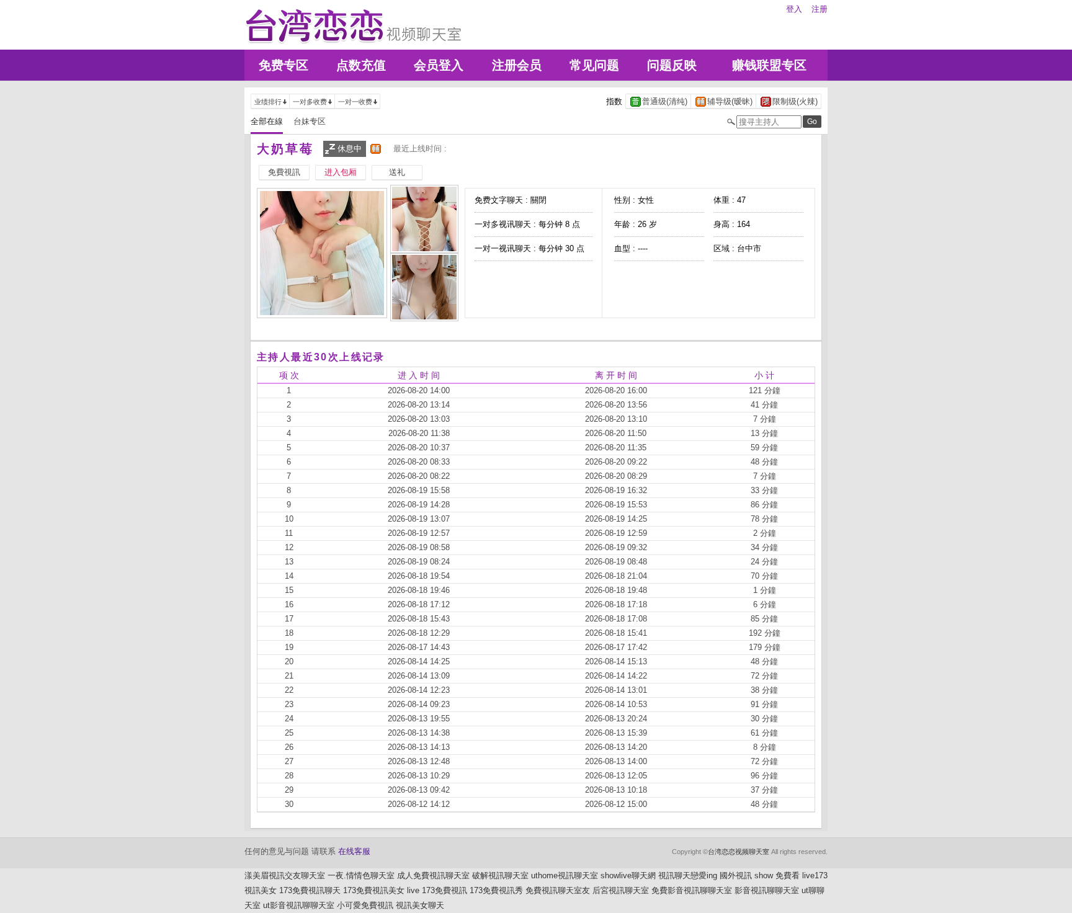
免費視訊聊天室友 (557, 890)
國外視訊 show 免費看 (760, 875)
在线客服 (354, 851)
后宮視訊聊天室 (620, 890)
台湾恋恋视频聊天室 (738, 851)
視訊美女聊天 (420, 905)
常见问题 (594, 65)
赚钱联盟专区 (769, 65)
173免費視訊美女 (373, 890)
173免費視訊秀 (496, 890)
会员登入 (438, 65)
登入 (794, 9)
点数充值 (361, 65)
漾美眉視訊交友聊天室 (284, 875)
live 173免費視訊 (437, 890)
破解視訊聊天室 (500, 875)
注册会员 (517, 65)
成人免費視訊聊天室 (433, 875)
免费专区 (283, 65)
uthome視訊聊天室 (564, 875)
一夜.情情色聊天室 (361, 875)
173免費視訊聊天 (310, 890)
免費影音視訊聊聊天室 (691, 890)
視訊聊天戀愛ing (687, 875)
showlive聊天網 (628, 875)
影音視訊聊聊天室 (767, 890)
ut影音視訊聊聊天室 (298, 905)
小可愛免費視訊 (365, 905)
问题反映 (672, 65)
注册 (819, 9)
